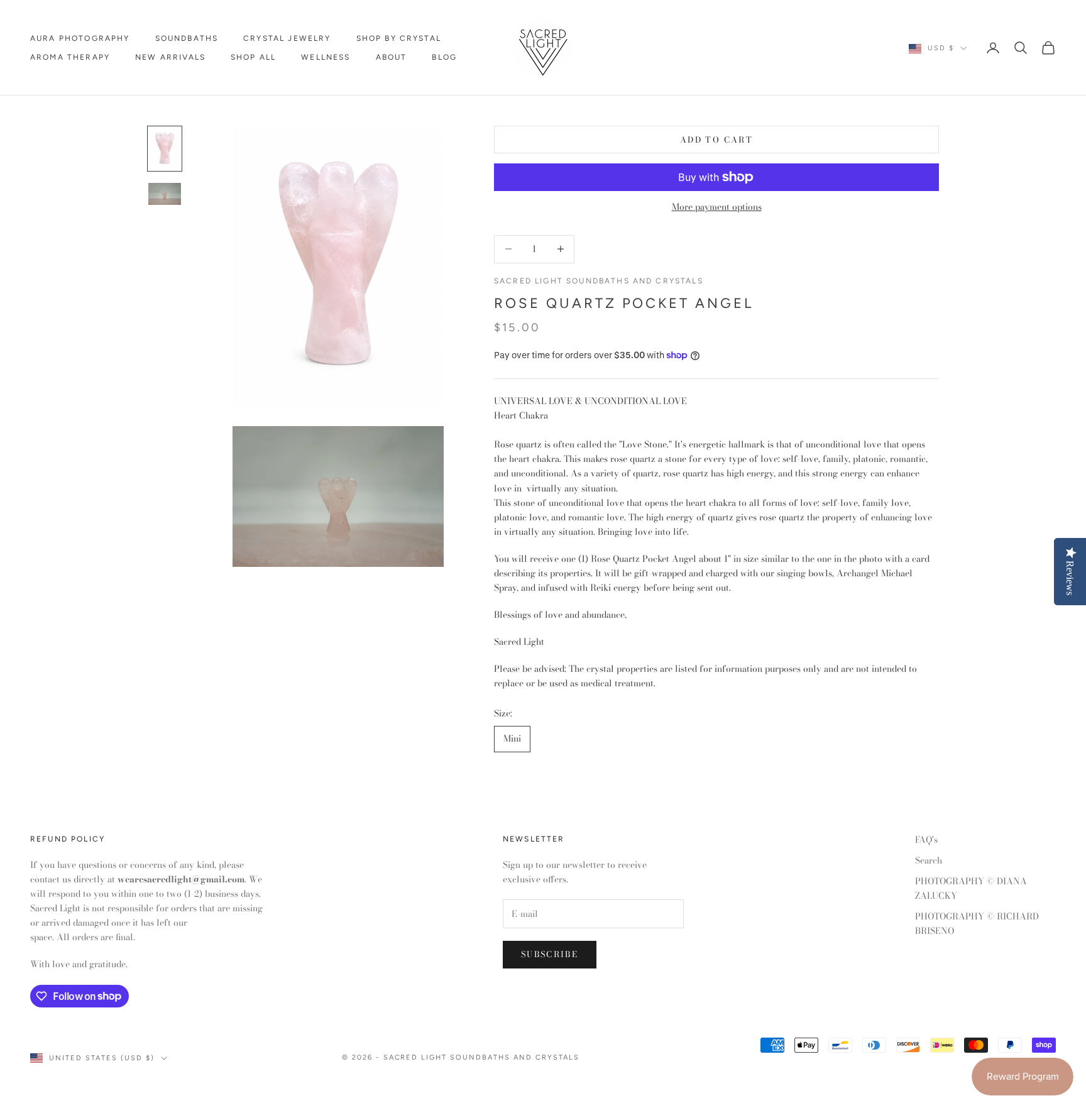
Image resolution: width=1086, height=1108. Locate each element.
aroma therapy (70, 57)
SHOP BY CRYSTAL (398, 38)
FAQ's (926, 840)
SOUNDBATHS (187, 38)
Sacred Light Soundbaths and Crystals (598, 281)
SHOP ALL (253, 57)
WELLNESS (325, 57)
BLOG (444, 57)
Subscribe (549, 954)
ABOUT (391, 57)
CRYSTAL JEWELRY (287, 38)
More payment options (717, 207)
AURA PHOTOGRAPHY (80, 38)
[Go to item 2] (164, 194)
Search (928, 860)
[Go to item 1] (164, 149)
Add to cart (716, 139)
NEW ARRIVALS (170, 57)
